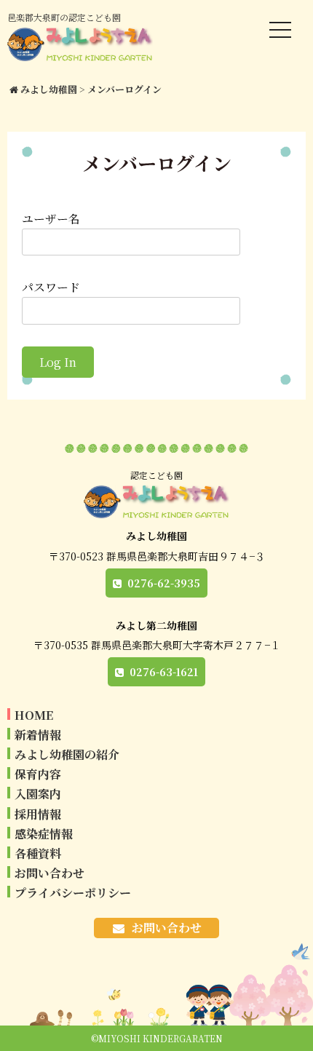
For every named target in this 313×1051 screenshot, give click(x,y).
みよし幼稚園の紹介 (67, 754)
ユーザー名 (51, 218)
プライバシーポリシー (73, 892)
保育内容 (38, 774)
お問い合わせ (49, 873)
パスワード (51, 287)
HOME (34, 715)
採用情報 (38, 814)
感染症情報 (44, 833)
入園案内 (38, 793)
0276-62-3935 (163, 583)
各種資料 (38, 853)
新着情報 (38, 734)
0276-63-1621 (164, 672)
